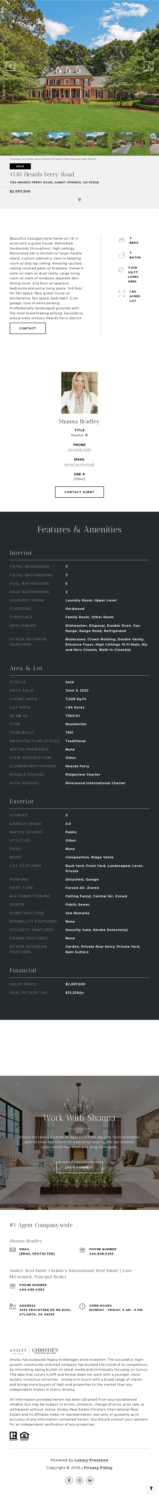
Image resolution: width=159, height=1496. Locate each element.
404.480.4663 (31, 1289)
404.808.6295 (79, 450)
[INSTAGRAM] (79, 1480)
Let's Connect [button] (79, 1167)
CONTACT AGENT (79, 492)
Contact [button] (27, 328)
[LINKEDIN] (90, 1480)
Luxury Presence (91, 1460)
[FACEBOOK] (69, 1480)
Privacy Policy (98, 1468)
